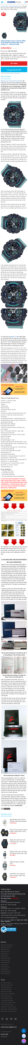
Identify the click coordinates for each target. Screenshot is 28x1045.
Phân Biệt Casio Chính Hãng (8, 993)
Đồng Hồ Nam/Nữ (5, 962)
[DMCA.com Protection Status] (5, 808)
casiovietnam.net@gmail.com (9, 1027)
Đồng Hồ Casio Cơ (5, 951)
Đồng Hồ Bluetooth (5, 971)
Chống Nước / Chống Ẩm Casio (8, 1006)
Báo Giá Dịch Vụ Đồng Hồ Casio (8, 1011)
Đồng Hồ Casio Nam (6, 958)
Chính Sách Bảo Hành (6, 989)
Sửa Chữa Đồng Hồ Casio (7, 1004)
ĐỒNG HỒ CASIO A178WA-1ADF (17, 862)
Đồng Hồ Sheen (4, 956)
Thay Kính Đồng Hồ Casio (7, 1000)
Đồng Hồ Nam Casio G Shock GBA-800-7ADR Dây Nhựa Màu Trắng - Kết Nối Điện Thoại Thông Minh (18, 820)
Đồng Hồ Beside (5, 969)
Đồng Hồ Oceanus (5, 966)
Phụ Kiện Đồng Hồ (5, 973)
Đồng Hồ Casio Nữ (5, 960)
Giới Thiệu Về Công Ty (6, 982)
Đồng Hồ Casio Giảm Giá (7, 945)
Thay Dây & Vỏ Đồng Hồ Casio (8, 1002)
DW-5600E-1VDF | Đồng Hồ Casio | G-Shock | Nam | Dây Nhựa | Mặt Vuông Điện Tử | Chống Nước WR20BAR (17, 874)
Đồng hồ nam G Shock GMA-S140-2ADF (11, 81)
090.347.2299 (4, 1034)
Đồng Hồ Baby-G (5, 953)
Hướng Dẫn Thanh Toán (7, 985)
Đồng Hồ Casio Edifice (6, 947)
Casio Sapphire (4, 964)
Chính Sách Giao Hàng (6, 991)
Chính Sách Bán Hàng (6, 996)
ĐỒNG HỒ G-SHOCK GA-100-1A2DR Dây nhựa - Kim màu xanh (18, 841)
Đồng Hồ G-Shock (5, 949)
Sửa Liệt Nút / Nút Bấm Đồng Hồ (9, 1009)
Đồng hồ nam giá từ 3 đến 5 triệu (12, 73)
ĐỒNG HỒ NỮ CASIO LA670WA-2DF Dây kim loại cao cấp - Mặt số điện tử (18, 852)
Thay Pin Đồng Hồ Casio (7, 998)
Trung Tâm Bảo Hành (6, 987)
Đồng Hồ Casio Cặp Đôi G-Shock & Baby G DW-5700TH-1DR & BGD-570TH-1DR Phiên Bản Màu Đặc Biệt (18, 830)
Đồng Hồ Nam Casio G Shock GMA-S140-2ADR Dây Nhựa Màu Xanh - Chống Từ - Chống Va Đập (13, 42)
